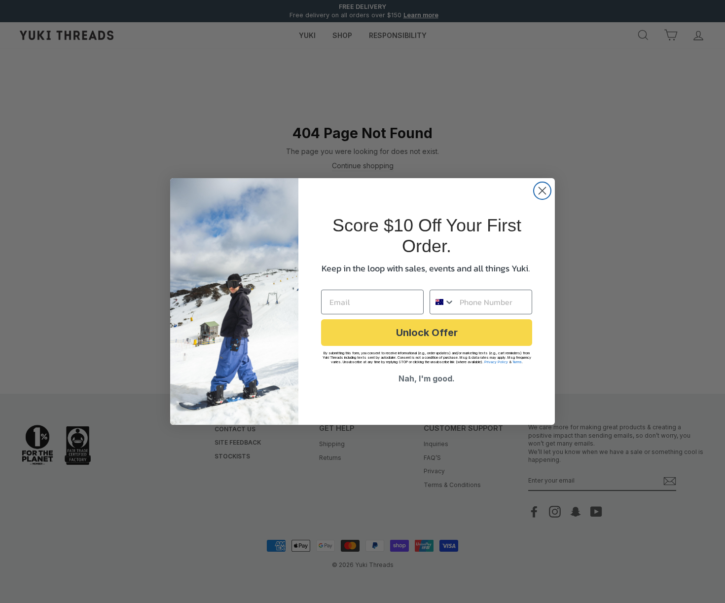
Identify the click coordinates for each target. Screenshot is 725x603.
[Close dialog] (542, 190)
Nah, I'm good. (427, 378)
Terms (517, 362)
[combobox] (442, 302)
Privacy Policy (496, 362)
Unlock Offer (427, 333)
